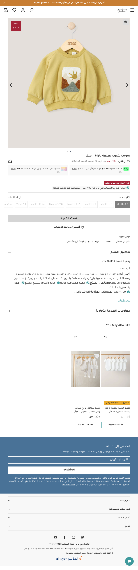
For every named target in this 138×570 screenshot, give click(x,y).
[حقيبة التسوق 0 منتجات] (6, 10)
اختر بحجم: (124, 197)
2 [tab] (67, 151)
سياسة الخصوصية (95, 481)
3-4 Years (7, 204)
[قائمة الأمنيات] (106, 337)
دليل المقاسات (15, 197)
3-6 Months (106, 204)
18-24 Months (38, 204)
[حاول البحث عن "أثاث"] (31, 10)
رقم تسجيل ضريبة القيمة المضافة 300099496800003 (65, 549)
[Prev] (127, 85)
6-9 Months (90, 204)
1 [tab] (70, 151)
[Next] (11, 85)
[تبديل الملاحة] (132, 10)
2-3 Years (21, 204)
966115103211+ (68, 485)
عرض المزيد (124, 300)
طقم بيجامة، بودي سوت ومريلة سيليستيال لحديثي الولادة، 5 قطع (86, 410)
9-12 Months (73, 204)
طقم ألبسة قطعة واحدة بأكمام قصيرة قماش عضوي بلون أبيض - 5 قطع (116, 410)
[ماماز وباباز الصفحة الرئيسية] (122, 10)
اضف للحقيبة (116, 425)
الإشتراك (69, 470)
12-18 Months (56, 204)
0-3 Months (122, 204)
